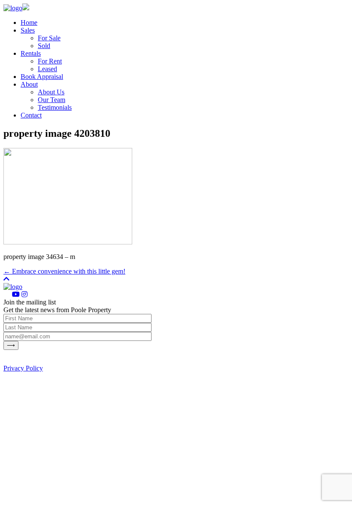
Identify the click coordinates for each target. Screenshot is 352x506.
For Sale (49, 38)
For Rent (50, 61)
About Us (51, 92)
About (29, 84)
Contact (31, 115)
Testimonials (55, 107)
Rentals (31, 53)
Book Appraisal (42, 76)
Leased (47, 68)
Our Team (51, 99)
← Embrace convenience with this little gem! (64, 271)
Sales (28, 30)
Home (29, 22)
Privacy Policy (23, 368)
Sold (44, 45)
